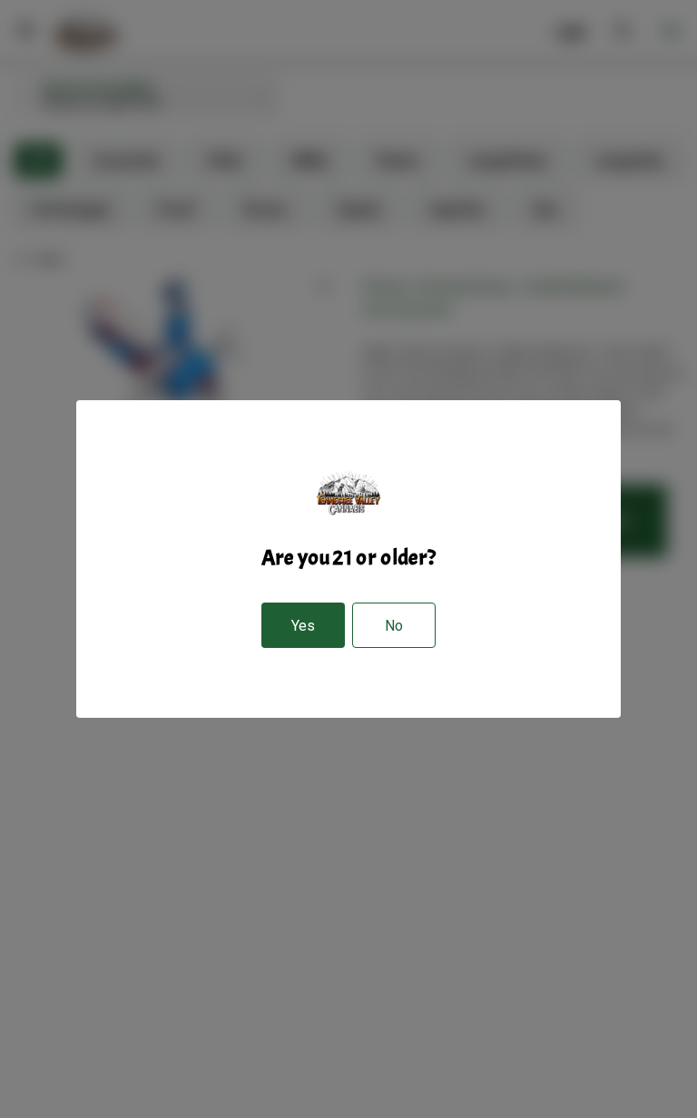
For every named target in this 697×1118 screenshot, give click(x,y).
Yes (303, 625)
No (394, 625)
